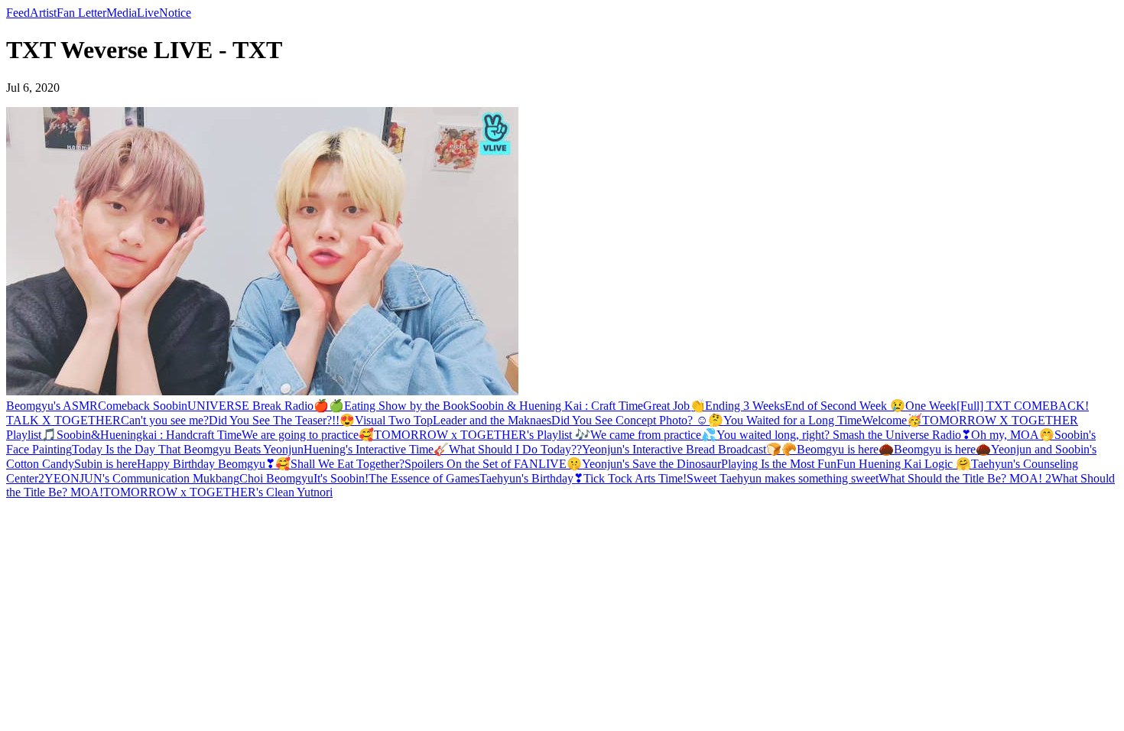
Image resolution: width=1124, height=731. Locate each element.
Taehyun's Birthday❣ (531, 478)
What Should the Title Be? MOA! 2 (965, 478)
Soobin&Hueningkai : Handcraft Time (149, 434)
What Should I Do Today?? (515, 449)
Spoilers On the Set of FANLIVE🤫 (493, 463)
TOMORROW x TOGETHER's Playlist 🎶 (482, 434)
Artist (43, 12)
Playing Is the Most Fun (779, 463)
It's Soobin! (341, 478)
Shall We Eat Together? (347, 463)
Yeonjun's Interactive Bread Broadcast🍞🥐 (689, 449)
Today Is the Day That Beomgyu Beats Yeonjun (188, 449)
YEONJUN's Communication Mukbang (141, 478)
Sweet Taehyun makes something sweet (783, 478)
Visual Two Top (394, 420)
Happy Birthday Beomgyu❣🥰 (214, 463)
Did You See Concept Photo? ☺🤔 (637, 420)
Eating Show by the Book (406, 405)
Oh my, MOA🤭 (1012, 434)
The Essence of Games (424, 478)
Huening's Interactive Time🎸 (376, 449)
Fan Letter (81, 12)
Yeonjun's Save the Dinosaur (651, 463)
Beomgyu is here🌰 (845, 449)
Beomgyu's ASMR (52, 405)
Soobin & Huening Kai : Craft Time (556, 405)
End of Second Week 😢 (845, 405)
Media (121, 12)
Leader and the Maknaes (492, 420)
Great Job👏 (674, 405)
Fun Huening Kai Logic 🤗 (904, 463)
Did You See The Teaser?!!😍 (282, 420)
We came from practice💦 (653, 434)
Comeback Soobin (142, 405)
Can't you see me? (165, 420)
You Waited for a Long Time (792, 420)
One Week (931, 405)
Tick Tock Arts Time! (635, 478)
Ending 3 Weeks (745, 405)
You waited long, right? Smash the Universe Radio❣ (843, 434)
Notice (175, 12)
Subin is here (105, 463)
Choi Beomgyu (276, 478)
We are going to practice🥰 (308, 434)
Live (148, 12)
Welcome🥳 (892, 420)
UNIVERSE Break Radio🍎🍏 (265, 405)
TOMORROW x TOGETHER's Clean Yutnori (218, 492)
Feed (18, 12)
